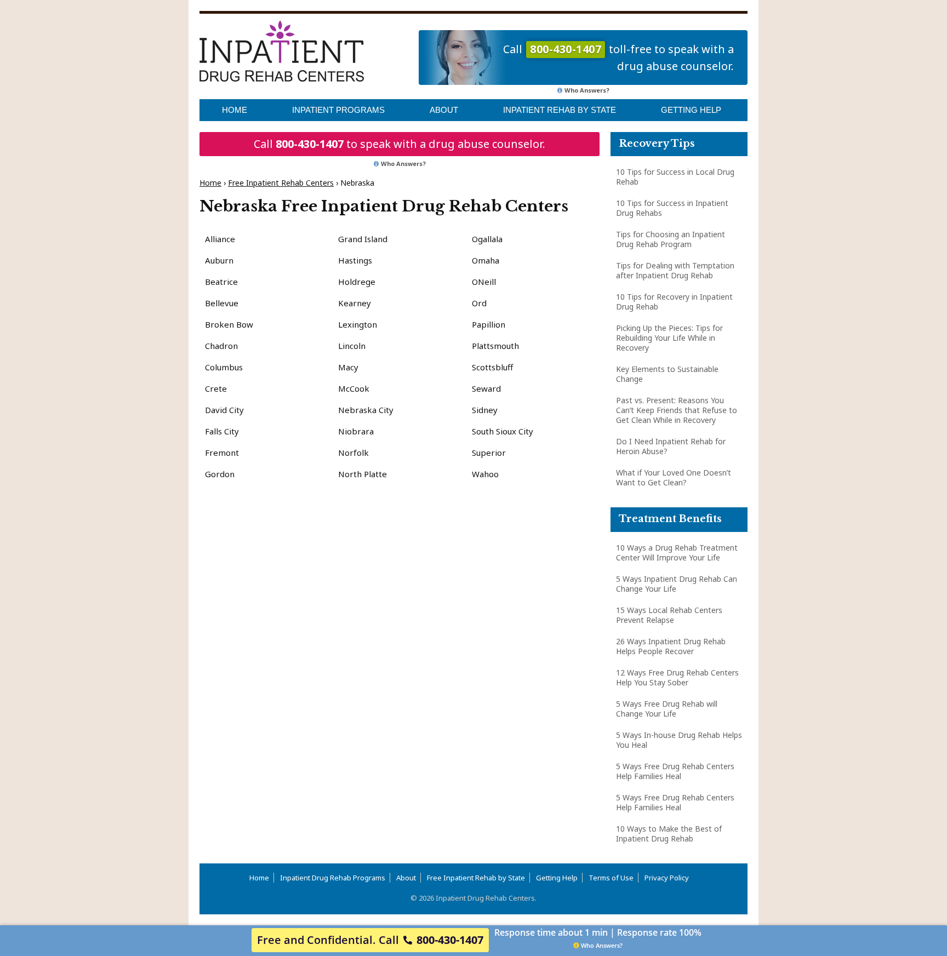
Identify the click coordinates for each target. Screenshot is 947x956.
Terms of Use (611, 878)
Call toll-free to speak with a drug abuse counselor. (618, 57)
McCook (353, 388)
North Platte (362, 473)
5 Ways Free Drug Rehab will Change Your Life (666, 709)
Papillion (488, 324)
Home (234, 110)
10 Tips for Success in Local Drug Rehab (675, 177)
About (444, 110)
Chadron (221, 345)
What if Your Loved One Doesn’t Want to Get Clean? (673, 477)
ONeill (484, 281)
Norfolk (353, 452)
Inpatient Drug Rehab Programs (332, 878)
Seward (486, 388)
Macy (348, 367)
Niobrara (356, 431)
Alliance (220, 238)
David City (224, 409)
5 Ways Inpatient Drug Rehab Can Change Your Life (676, 584)
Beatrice (221, 281)
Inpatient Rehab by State (559, 110)
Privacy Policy (666, 878)
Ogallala (487, 238)
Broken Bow (229, 324)
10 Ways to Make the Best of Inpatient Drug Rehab (669, 833)
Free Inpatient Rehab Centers (281, 183)
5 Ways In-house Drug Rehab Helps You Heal (679, 740)
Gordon (220, 473)
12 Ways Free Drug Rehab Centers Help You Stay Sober (677, 677)
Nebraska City (365, 409)
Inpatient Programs (338, 110)
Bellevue (221, 302)
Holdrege (356, 281)
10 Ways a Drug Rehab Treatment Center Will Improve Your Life (677, 552)
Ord (479, 302)
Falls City (222, 431)
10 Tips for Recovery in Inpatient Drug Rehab (674, 301)
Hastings (355, 260)
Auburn (219, 260)
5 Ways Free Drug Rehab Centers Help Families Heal (675, 771)
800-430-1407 (310, 143)
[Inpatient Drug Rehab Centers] (281, 51)
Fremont (222, 452)
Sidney (485, 409)
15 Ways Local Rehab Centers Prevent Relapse (669, 615)
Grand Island (362, 238)
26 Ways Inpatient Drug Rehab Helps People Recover (671, 646)
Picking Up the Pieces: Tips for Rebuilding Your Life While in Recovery (669, 338)
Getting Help (691, 110)
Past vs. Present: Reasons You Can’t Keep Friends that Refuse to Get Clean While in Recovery (676, 410)
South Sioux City (502, 431)
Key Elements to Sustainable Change (667, 374)
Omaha (485, 260)
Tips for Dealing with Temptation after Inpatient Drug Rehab (675, 270)
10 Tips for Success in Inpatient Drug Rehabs (672, 208)
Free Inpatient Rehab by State (476, 878)
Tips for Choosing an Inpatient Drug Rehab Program (670, 239)
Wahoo (485, 473)
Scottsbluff (492, 367)
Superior (489, 452)
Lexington (357, 324)
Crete (216, 388)
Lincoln (352, 345)
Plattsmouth (495, 345)
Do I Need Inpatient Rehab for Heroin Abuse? (671, 446)
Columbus (224, 367)
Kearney (354, 302)
